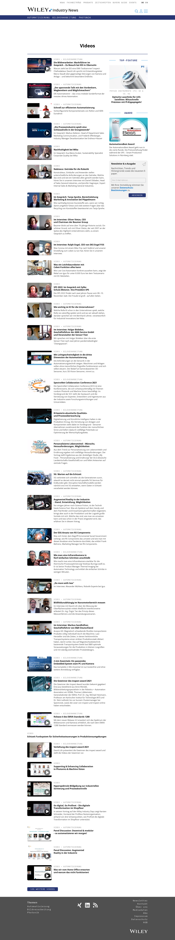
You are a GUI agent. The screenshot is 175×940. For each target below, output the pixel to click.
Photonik (85, 17)
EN (146, 2)
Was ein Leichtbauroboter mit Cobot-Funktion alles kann (69, 266)
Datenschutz (139, 919)
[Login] (141, 11)
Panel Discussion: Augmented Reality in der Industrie (69, 851)
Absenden (137, 195)
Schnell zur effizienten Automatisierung (74, 107)
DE (143, 2)
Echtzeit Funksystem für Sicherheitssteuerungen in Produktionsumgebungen (66, 736)
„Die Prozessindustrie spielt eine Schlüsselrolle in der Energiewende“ (72, 128)
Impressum (141, 916)
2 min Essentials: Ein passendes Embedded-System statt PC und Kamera (74, 662)
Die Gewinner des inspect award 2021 (73, 680)
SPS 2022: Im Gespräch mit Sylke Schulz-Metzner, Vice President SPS (71, 288)
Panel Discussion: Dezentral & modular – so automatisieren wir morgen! (74, 832)
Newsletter (140, 900)
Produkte (88, 2)
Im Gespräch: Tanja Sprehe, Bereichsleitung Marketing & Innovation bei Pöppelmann (76, 198)
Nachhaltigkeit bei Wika (66, 149)
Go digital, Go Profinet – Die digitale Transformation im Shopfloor (72, 807)
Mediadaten (140, 910)
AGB (145, 922)
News (62, 2)
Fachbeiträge (74, 2)
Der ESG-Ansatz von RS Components (72, 532)
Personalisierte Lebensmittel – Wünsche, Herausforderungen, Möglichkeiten (74, 445)
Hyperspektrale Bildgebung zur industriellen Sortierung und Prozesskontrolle (76, 787)
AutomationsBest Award (122, 144)
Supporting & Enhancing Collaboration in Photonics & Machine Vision (73, 768)
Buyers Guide (120, 2)
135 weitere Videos (42, 889)
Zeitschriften (103, 2)
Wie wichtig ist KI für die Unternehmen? (74, 307)
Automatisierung (38, 17)
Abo (145, 913)
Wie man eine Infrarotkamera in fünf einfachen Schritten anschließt (72, 556)
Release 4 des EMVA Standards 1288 (72, 716)
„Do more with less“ (64, 583)
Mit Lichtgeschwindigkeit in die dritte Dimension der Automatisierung (73, 356)
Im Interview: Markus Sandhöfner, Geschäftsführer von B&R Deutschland (73, 626)
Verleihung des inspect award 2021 (71, 747)
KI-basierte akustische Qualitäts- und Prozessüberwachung (70, 414)
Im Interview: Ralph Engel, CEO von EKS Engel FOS (79, 244)
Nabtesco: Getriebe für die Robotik (71, 169)
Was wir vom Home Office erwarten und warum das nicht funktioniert (72, 871)
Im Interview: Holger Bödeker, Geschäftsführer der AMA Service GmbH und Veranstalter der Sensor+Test (74, 332)
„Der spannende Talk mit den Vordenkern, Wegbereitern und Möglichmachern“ (75, 89)
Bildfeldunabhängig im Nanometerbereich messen (79, 602)
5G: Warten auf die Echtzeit (67, 474)
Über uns (142, 907)
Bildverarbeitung (64, 17)
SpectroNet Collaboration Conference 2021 (75, 382)
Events (132, 2)
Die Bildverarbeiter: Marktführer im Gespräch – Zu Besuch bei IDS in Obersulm (75, 64)
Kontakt (142, 903)
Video (57, 59)
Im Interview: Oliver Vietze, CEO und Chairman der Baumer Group (71, 221)
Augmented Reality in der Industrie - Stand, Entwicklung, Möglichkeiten (72, 501)
